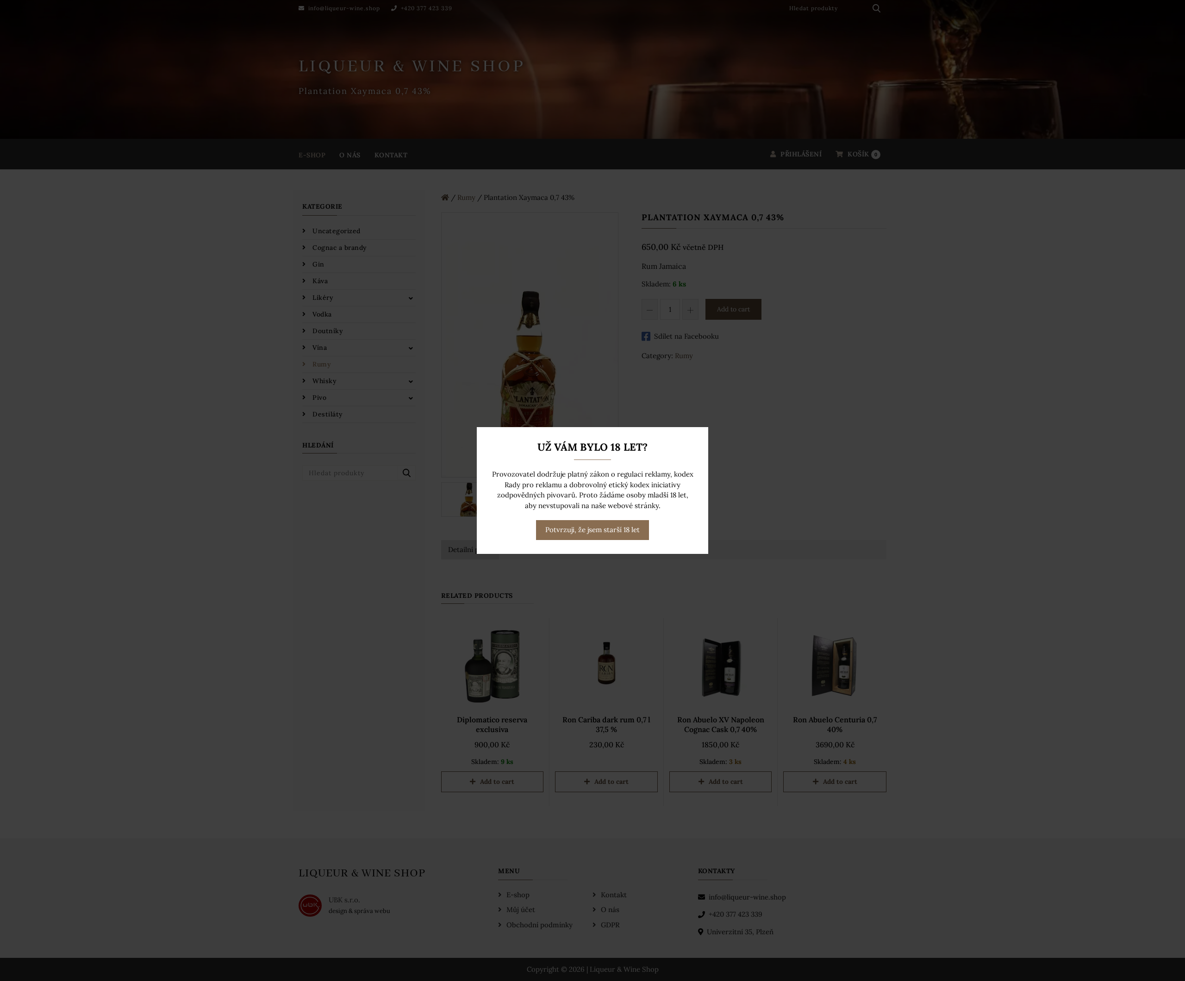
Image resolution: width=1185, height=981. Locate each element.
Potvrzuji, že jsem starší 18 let (592, 529)
